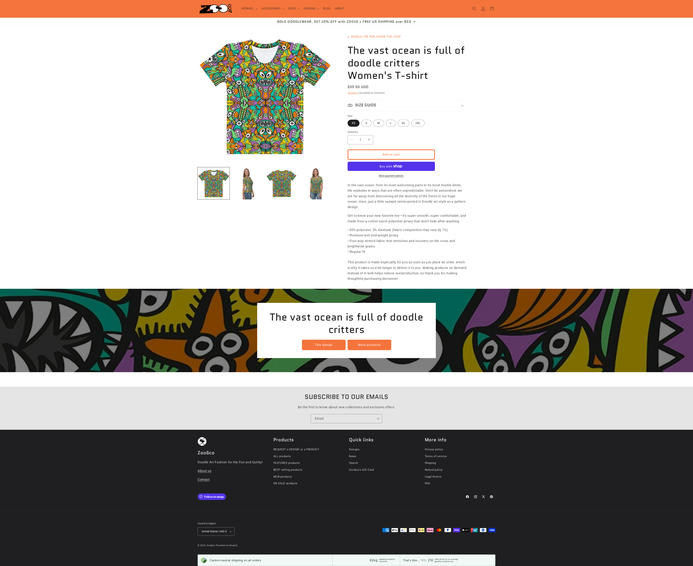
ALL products (282, 456)
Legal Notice (433, 476)
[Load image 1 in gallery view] (214, 183)
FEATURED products (286, 463)
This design (324, 345)
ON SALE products (285, 483)
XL (403, 123)
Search (353, 463)
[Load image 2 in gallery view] (247, 183)
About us (204, 471)
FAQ (427, 483)
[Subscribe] (377, 418)
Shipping (353, 93)
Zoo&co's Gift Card (361, 469)
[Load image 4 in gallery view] (316, 183)
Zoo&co (211, 545)
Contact (204, 479)
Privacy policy (434, 449)
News (352, 456)
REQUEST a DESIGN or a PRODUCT (296, 449)
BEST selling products (287, 469)
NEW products (282, 476)
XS (353, 123)
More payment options (391, 175)
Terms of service (436, 456)
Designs (354, 449)
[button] (249, 9)
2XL (417, 123)
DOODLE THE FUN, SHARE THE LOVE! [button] (376, 36)
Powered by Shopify (227, 545)
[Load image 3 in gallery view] (282, 183)
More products (369, 345)
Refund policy (434, 469)
